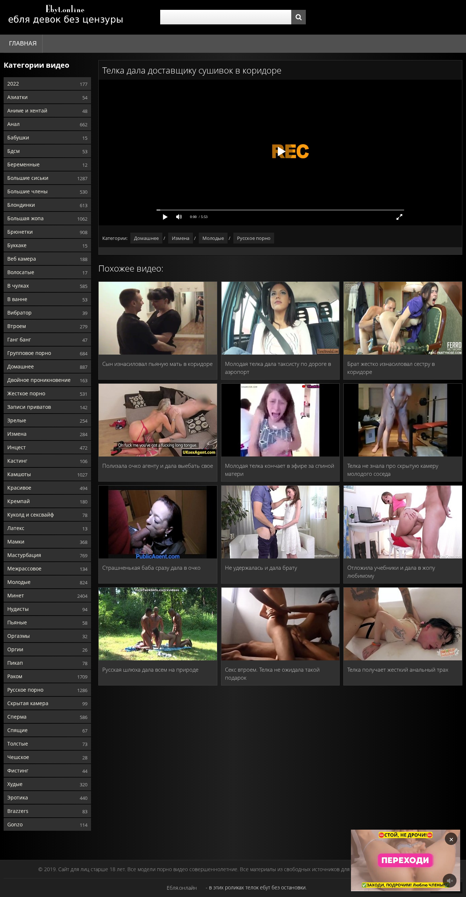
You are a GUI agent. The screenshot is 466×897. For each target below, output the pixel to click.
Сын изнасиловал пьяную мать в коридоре (157, 363)
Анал (13, 123)
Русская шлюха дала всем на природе (150, 669)
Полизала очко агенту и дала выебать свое (157, 465)
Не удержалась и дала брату (261, 567)
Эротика (17, 797)
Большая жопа (25, 218)
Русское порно (25, 689)
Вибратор (19, 312)
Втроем (16, 326)
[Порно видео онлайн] (65, 17)
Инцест (16, 447)
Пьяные (17, 622)
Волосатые (20, 272)
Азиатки (17, 97)
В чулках (18, 285)
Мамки (15, 541)
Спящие (17, 730)
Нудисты (18, 608)
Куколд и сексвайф (30, 514)
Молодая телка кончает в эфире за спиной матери (279, 469)
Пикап (15, 662)
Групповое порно (29, 352)
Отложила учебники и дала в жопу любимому (391, 571)
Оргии (15, 649)
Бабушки (18, 137)
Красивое (19, 487)
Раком (14, 676)
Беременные (23, 164)
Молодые (19, 581)
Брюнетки (20, 231)
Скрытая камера (27, 703)
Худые (15, 784)
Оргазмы (18, 635)
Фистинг (17, 770)
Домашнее (20, 366)
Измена (17, 433)
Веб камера (21, 258)
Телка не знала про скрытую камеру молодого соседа (392, 469)
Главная (23, 43)
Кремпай (18, 501)
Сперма (17, 716)
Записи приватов (29, 406)
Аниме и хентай (27, 110)
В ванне (17, 299)
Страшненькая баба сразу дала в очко (151, 567)
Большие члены (27, 191)
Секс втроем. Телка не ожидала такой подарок (272, 673)
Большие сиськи (27, 177)
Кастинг (17, 460)
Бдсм (13, 150)
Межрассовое (24, 568)
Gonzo (15, 824)
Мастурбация (24, 555)
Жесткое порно (26, 393)
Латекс (15, 528)
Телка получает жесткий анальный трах (397, 669)
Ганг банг (19, 339)
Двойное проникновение (39, 379)
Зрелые (16, 420)
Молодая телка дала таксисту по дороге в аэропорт (278, 367)
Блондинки (21, 204)
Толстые (17, 743)
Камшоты (19, 474)
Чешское (18, 757)
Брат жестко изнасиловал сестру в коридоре (391, 367)
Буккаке (17, 245)
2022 (13, 83)
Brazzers (17, 810)
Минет (15, 595)
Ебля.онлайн (182, 887)
